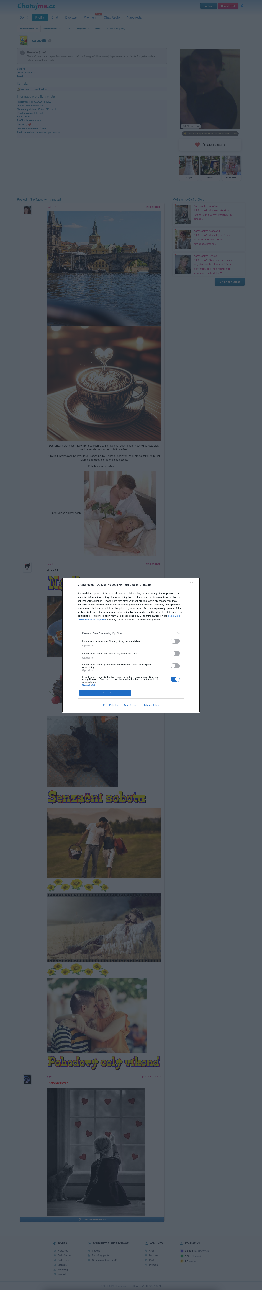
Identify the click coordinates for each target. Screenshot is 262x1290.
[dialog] (131, 645)
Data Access (131, 705)
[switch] (175, 641)
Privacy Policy (151, 705)
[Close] (192, 585)
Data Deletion (111, 705)
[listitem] (131, 633)
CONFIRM (105, 692)
